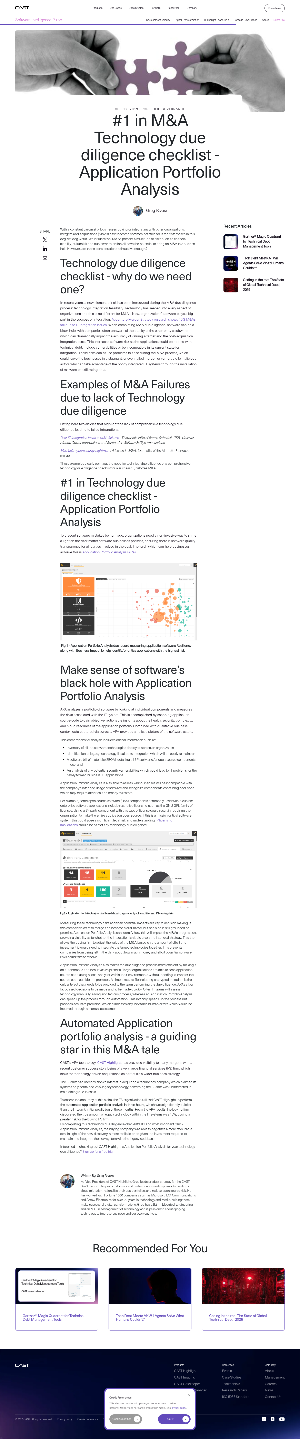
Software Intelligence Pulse (38, 20)
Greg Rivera (156, 211)
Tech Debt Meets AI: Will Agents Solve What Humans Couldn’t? (263, 263)
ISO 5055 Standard (235, 1397)
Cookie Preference (87, 1419)
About (265, 20)
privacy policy (178, 1408)
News (269, 1390)
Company (192, 8)
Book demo (274, 8)
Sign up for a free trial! (98, 1152)
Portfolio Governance (245, 20)
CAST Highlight (109, 1063)
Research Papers (234, 1390)
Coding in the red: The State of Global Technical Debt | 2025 (263, 285)
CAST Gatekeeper (187, 1384)
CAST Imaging (184, 1377)
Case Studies (136, 8)
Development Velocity (158, 20)
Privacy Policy (64, 1419)
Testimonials (231, 1384)
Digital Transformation (187, 20)
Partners (155, 8)
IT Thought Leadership (216, 20)
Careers (271, 1384)
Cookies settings (121, 1419)
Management (275, 1377)
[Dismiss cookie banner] (189, 1395)
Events (227, 1371)
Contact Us (273, 1397)
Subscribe (279, 20)
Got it (170, 1419)
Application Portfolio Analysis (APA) (109, 552)
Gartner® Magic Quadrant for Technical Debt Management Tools (262, 241)
